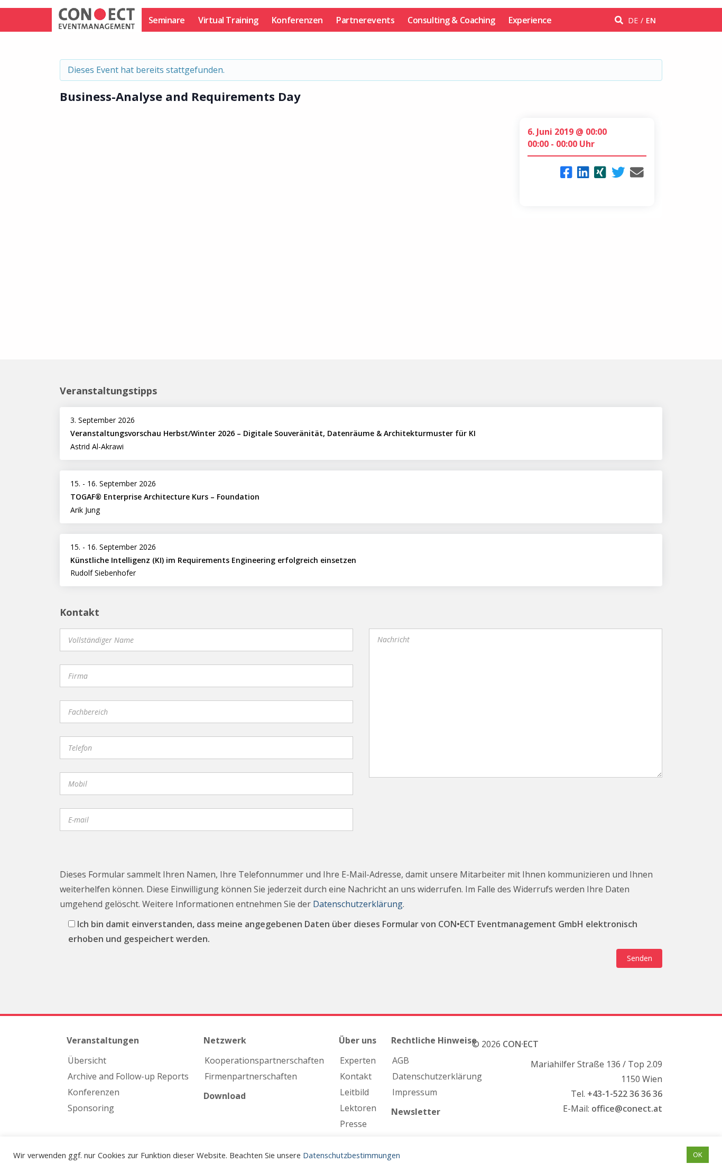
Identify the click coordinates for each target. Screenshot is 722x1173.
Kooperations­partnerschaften (264, 1060)
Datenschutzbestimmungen (351, 1155)
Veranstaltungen (103, 1040)
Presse (353, 1124)
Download (224, 1096)
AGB (400, 1060)
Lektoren (358, 1108)
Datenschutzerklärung (358, 904)
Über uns (357, 1040)
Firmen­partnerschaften (251, 1076)
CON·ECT (521, 1044)
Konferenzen (297, 20)
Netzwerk (224, 1040)
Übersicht (87, 1060)
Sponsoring (91, 1108)
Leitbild (354, 1092)
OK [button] (697, 1154)
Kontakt (356, 1076)
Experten (358, 1060)
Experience (530, 20)
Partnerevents (365, 20)
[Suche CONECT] (620, 20)
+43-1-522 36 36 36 (624, 1094)
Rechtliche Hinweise (434, 1040)
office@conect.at (626, 1108)
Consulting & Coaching (451, 20)
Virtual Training (228, 20)
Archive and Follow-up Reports (128, 1076)
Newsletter (415, 1111)
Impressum (414, 1092)
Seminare (167, 20)
